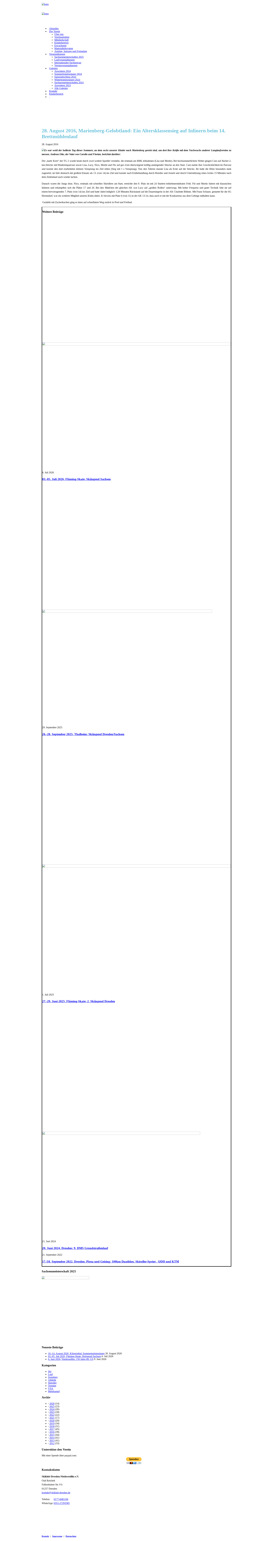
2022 (52, 1415)
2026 (52, 1403)
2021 (52, 1417)
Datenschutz (71, 1536)
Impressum (57, 1536)
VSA (50, 1388)
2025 (52, 1406)
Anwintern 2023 (62, 85)
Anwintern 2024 (62, 71)
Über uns (59, 34)
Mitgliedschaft (61, 40)
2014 (52, 1437)
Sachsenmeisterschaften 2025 (69, 57)
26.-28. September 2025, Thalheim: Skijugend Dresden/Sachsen (83, 734)
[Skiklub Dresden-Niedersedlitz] (136, 12)
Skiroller (52, 1382)
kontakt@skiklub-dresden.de (56, 1492)
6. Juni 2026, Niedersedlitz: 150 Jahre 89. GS (70, 1359)
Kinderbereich (61, 42)
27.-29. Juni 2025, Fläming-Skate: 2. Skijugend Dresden (78, 1001)
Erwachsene (60, 45)
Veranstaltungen (57, 54)
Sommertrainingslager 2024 (68, 74)
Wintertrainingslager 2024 (67, 79)
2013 (52, 1440)
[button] (136, 344)
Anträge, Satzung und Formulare (70, 51)
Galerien (53, 68)
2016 (52, 1432)
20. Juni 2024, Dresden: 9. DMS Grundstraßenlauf (75, 1248)
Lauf (50, 1374)
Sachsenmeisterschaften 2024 (69, 82)
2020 (52, 1420)
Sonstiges (53, 1377)
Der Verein (54, 31)
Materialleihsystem (63, 48)
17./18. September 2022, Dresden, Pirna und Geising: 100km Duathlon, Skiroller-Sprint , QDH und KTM (110, 1261)
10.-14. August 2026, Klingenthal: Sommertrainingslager (76, 1353)
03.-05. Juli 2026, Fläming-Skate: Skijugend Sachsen (76, 479)
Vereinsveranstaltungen (65, 65)
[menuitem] (139, 28)
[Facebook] (49, 96)
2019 (52, 1423)
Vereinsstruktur (61, 37)
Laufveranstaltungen (64, 59)
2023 (52, 1412)
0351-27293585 (62, 1503)
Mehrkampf (54, 1391)
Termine (52, 1385)
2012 (52, 1443)
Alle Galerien (61, 88)
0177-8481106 (61, 1499)
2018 (52, 1426)
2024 (52, 1409)
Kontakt (53, 91)
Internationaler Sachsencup (67, 62)
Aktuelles (54, 28)
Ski (49, 1371)
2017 (52, 1429)
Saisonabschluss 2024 (65, 76)
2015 (52, 1434)
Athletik (52, 1380)
